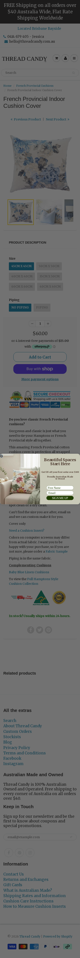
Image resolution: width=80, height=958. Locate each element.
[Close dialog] (1, 456)
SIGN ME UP (60, 497)
